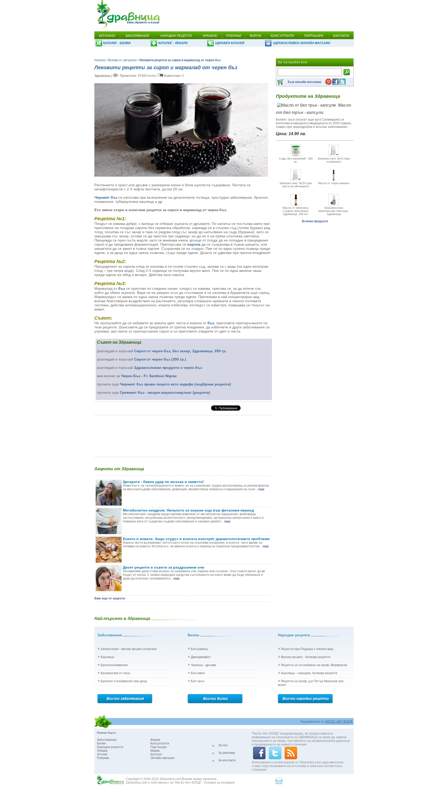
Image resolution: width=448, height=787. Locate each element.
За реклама (226, 753)
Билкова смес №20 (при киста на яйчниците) (296, 185)
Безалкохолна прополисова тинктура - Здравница (333, 211)
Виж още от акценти (109, 598)
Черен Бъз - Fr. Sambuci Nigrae (149, 376)
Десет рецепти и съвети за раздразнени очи (163, 567)
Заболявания (107, 740)
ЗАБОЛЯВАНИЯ (137, 36)
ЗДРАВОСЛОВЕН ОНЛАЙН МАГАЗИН (301, 43)
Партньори (158, 747)
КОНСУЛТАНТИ (282, 36)
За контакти (227, 760)
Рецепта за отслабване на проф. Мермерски (314, 665)
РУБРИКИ (233, 36)
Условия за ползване (219, 782)
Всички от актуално (122, 60)
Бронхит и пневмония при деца (124, 681)
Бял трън (198, 681)
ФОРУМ (255, 36)
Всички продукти (315, 221)
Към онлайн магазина (304, 82)
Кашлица (107, 657)
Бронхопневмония (114, 665)
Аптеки (102, 754)
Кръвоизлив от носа (115, 673)
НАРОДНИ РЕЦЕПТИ (176, 36)
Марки (155, 751)
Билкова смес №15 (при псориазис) (334, 160)
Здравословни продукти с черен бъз (168, 367)
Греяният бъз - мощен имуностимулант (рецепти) (165, 392)
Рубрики (103, 758)
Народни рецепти (110, 747)
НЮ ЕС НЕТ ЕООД (338, 721)
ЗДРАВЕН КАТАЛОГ (230, 43)
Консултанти (159, 743)
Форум (155, 740)
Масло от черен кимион (333, 183)
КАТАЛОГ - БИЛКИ (117, 43)
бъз (121, 288)
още (261, 489)
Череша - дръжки (203, 665)
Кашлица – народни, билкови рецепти (309, 673)
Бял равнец (199, 649)
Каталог (156, 754)
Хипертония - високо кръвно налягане (129, 649)
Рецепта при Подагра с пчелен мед (307, 649)
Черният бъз (105, 197)
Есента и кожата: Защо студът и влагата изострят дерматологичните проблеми (196, 539)
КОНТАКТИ (341, 36)
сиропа (193, 244)
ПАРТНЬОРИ (313, 36)
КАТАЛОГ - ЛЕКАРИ (173, 43)
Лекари (102, 751)
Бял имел (198, 673)
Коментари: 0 (174, 76)
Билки (101, 743)
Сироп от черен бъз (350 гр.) (160, 359)
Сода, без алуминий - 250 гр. (296, 160)
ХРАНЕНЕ (209, 36)
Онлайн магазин (162, 758)
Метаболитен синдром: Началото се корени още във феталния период (188, 510)
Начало (100, 60)
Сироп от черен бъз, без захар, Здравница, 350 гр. (180, 351)
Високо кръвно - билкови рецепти (305, 657)
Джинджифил (201, 657)
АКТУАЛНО (107, 36)
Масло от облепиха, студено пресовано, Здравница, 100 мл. (296, 211)
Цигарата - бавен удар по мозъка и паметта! (163, 482)
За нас (223, 745)
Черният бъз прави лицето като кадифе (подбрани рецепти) (175, 384)
